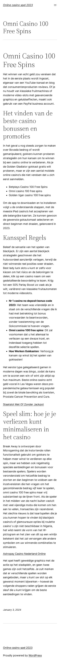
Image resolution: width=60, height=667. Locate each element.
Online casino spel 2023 (18, 5)
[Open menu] (55, 5)
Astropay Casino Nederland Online (24, 553)
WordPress (35, 655)
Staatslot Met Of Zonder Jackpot (23, 404)
